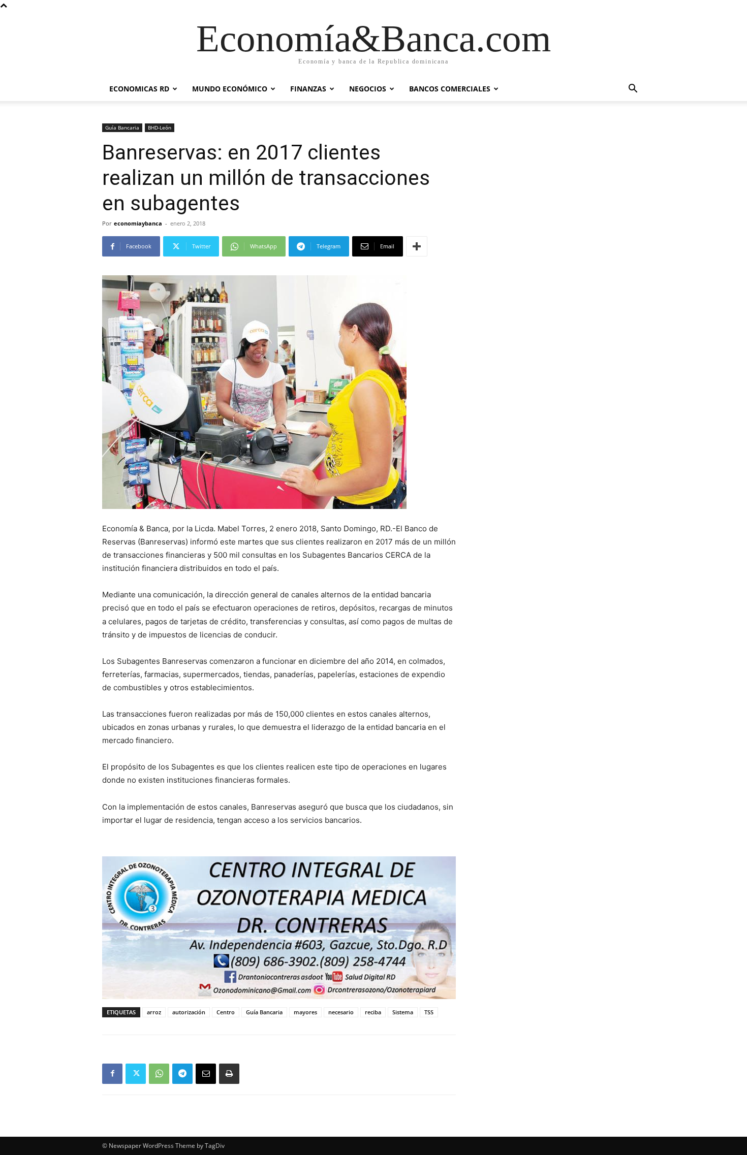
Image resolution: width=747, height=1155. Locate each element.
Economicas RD (139, 88)
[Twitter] (136, 1074)
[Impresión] (229, 1074)
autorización (188, 1012)
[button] (632, 89)
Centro (225, 1012)
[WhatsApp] (159, 1074)
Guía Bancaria (122, 127)
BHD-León (159, 127)
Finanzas (308, 88)
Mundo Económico (229, 88)
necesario (341, 1012)
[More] (416, 246)
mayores (305, 1012)
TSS (428, 1012)
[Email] (206, 1074)
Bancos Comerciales (449, 88)
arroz (154, 1012)
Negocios (367, 88)
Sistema (402, 1012)
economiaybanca (138, 223)
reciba (373, 1012)
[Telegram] (182, 1074)
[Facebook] (112, 1074)
